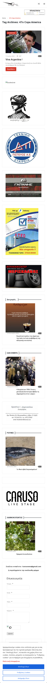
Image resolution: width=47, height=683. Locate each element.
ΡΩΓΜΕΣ (10, 433)
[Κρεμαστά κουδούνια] (20, 535)
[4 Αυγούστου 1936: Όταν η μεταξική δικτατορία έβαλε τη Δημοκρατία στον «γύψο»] (20, 371)
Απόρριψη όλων (23, 678)
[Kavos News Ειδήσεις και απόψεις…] (11, 4)
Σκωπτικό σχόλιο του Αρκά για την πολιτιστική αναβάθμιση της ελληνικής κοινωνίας (28, 338)
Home (4, 18)
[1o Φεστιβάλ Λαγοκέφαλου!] (20, 451)
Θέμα (8, 602)
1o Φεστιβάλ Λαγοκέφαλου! (27, 469)
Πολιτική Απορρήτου (11, 661)
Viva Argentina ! (14, 59)
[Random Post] (39, 4)
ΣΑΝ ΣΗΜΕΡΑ (12, 353)
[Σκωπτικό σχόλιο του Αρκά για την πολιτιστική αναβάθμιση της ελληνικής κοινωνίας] (20, 317)
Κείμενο (9, 611)
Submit (10, 634)
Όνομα (9, 584)
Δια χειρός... (12, 300)
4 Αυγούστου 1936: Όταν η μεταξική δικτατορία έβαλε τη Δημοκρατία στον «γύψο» (28, 392)
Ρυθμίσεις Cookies (23, 672)
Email (8, 593)
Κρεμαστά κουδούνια (24, 554)
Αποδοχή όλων (23, 667)
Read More (11, 69)
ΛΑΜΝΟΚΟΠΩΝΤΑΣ (15, 518)
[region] (23, 662)
